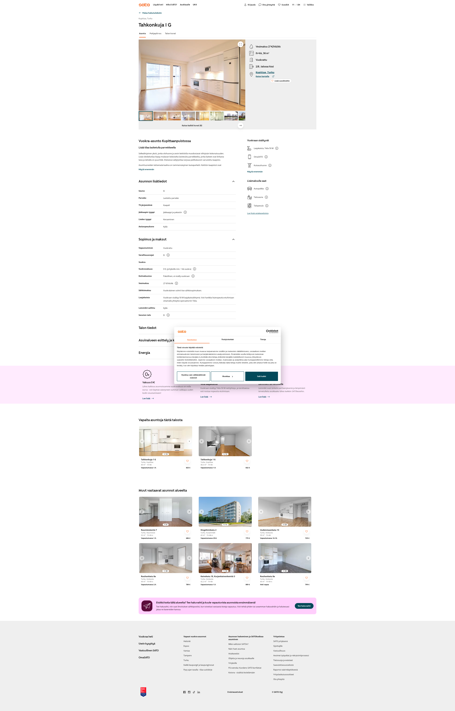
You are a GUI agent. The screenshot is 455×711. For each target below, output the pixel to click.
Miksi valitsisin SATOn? (238, 644)
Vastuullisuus (279, 650)
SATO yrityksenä (280, 641)
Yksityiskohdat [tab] (227, 339)
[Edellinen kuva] (142, 441)
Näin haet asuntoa (236, 649)
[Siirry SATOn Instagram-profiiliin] (189, 692)
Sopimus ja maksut (152, 239)
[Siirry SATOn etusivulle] (144, 5)
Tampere (188, 655)
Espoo (186, 646)
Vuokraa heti (146, 636)
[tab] (142, 33)
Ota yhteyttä (278, 679)
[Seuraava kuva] (240, 125)
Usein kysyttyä (147, 643)
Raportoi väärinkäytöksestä (285, 669)
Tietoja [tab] (263, 339)
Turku (186, 660)
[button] (276, 148)
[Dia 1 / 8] (146, 116)
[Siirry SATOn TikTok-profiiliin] (194, 692)
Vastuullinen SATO (149, 650)
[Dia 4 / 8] (188, 116)
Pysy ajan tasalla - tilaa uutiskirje (198, 669)
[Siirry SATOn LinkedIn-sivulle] (198, 692)
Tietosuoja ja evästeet (283, 660)
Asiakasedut (233, 653)
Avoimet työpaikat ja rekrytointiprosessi (291, 655)
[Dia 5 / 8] (203, 116)
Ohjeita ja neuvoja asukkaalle (241, 658)
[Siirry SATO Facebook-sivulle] (184, 692)
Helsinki (187, 641)
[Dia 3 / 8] (174, 116)
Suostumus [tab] (192, 340)
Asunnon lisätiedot (153, 181)
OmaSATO (144, 657)
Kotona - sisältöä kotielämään (241, 672)
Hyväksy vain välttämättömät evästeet (193, 376)
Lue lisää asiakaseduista (257, 213)
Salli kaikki (261, 376)
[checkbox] (187, 461)
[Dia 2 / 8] (160, 116)
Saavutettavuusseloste (283, 665)
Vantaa (187, 650)
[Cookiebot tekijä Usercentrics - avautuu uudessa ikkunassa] (267, 331)
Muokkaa (226, 376)
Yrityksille (232, 663)
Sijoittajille (277, 646)
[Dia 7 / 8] (231, 116)
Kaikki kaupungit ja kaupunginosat (199, 665)
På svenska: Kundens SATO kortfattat (244, 668)
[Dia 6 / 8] (217, 116)
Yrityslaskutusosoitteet (283, 674)
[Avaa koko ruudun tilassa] (240, 44)
